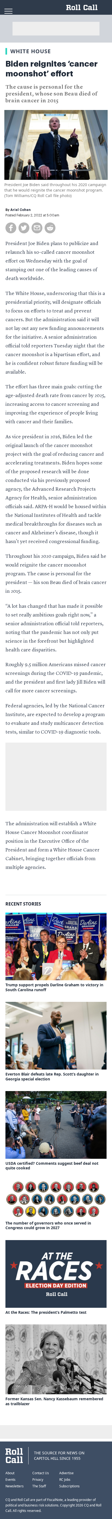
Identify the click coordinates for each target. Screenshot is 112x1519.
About (9, 1473)
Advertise (66, 1473)
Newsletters (14, 1486)
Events (10, 1479)
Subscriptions (69, 1486)
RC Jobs (64, 1479)
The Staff (39, 1486)
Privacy (37, 1479)
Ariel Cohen (20, 210)
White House (30, 51)
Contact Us (40, 1473)
